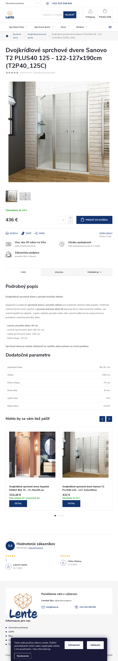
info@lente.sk (52, 607)
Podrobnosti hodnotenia (44, 72)
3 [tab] (60, 515)
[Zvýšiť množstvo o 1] (70, 218)
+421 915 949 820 (87, 607)
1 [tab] (55, 515)
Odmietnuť (74, 645)
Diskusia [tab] (59, 272)
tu (49, 649)
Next (109, 419)
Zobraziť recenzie (35, 548)
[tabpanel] (32, 469)
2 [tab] (57, 515)
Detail (18, 503)
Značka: (105, 233)
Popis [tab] (23, 272)
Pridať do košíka (97, 219)
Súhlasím (95, 645)
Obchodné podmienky (15, 3)
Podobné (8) (93, 272)
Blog (10, 636)
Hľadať (70, 14)
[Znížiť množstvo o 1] (70, 222)
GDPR (11, 631)
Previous (102, 419)
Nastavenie (23, 656)
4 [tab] (63, 515)
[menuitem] (18, 27)
